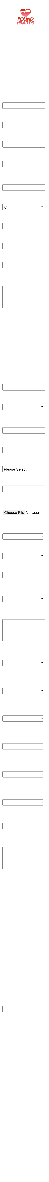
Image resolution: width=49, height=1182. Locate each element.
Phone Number (16, 238)
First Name (13, 97)
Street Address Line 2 (20, 156)
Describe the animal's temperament (20, 610)
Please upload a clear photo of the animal (20, 499)
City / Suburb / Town (19, 177)
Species (11, 395)
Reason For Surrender (20, 279)
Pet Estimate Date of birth (19, 417)
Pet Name (12, 376)
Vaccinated (13, 565)
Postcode (12, 218)
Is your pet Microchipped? (15, 523)
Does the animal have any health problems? (20, 788)
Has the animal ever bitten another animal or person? (19, 760)
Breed (9, 438)
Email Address (16, 258)
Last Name (13, 117)
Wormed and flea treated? (16, 586)
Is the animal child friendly (17, 730)
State (8, 199)
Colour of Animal (18, 477)
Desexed (11, 545)
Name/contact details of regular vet (20, 838)
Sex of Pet (13, 458)
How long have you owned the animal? (19, 814)
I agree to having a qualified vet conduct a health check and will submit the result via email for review (20, 994)
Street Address (16, 136)
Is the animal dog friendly (16, 674)
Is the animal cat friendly (16, 702)
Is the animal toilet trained (17, 650)
